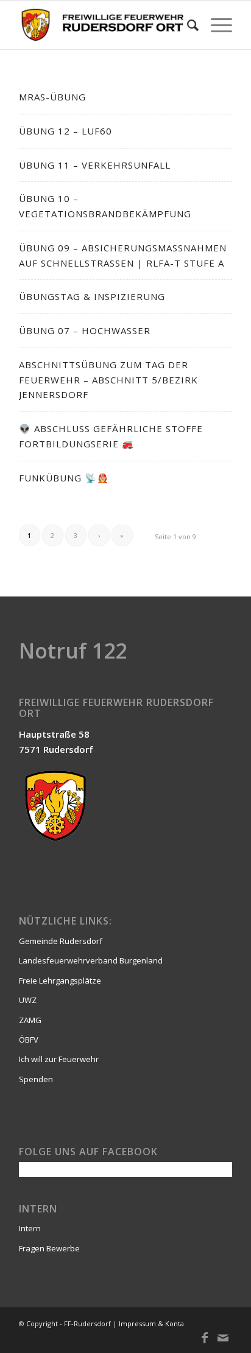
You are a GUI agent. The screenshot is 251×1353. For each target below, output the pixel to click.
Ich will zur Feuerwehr (59, 1059)
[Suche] (187, 25)
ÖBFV (28, 1039)
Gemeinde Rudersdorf (60, 940)
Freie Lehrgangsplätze (60, 980)
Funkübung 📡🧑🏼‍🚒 (64, 478)
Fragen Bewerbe (49, 1248)
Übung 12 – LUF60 (65, 131)
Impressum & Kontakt (154, 1323)
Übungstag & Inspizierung (92, 296)
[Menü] (215, 25)
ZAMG (30, 1020)
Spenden (36, 1079)
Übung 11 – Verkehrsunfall (95, 165)
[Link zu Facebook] (205, 1338)
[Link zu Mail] (223, 1338)
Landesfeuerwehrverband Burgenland (91, 960)
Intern (30, 1228)
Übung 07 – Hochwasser (84, 330)
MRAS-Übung (52, 97)
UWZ (28, 1000)
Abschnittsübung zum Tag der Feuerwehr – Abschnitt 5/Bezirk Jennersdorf (108, 379)
